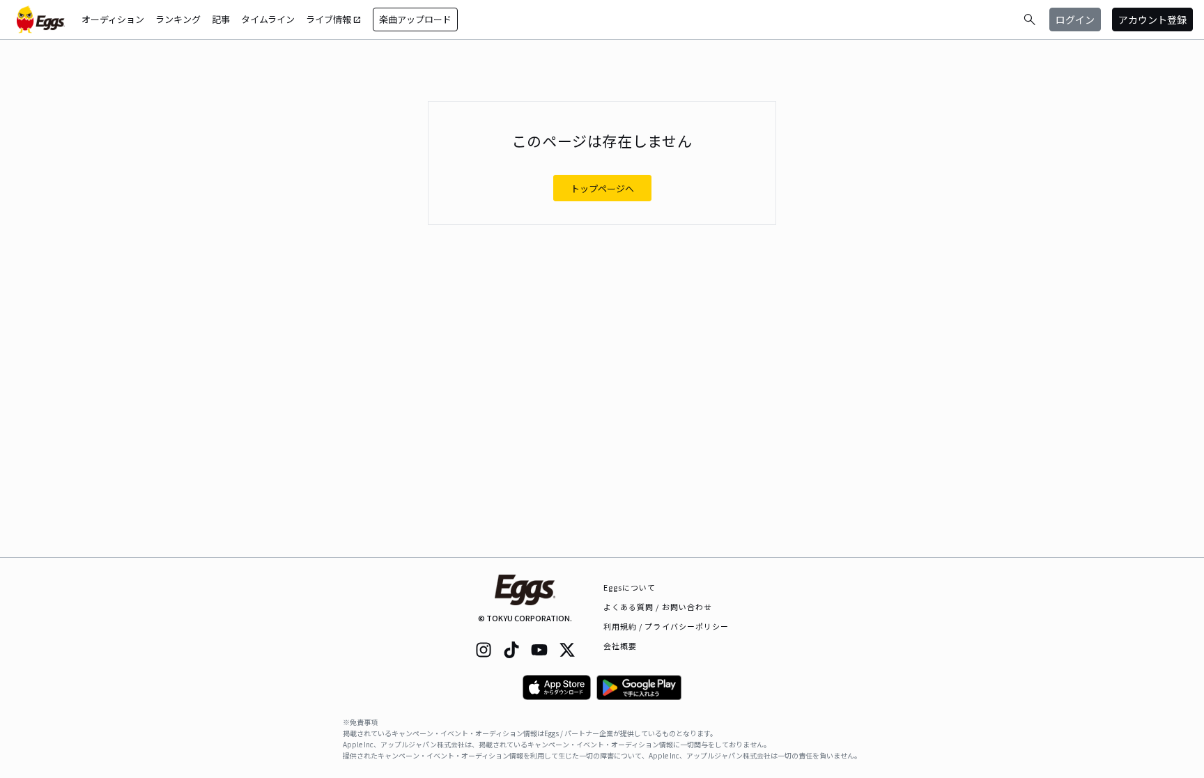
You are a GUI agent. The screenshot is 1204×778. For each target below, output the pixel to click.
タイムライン (268, 19)
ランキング (178, 19)
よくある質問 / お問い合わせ (658, 606)
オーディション (113, 19)
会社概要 (620, 645)
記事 (221, 19)
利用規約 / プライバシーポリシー (666, 626)
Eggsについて (629, 587)
